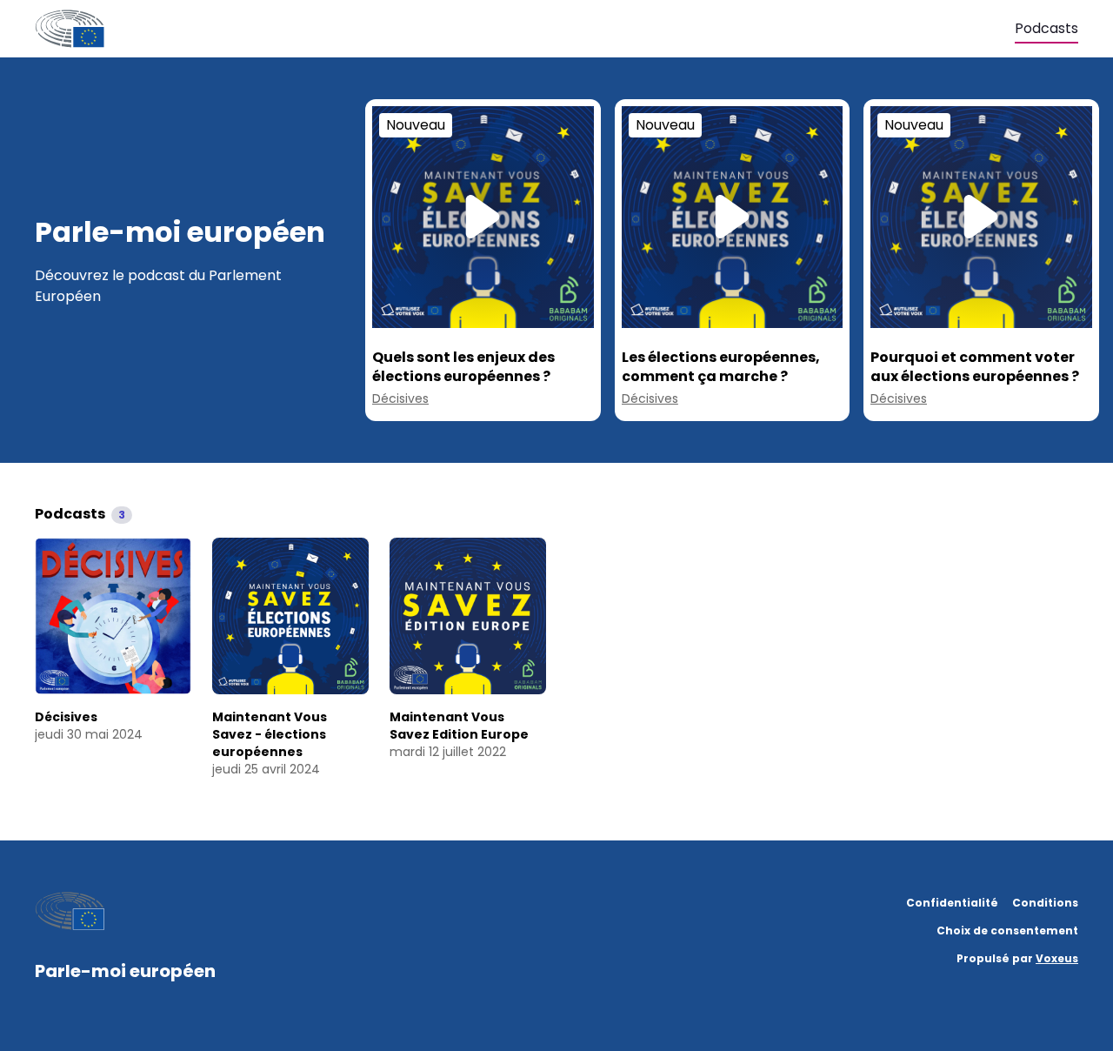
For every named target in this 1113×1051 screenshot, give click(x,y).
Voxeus (1057, 958)
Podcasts (1046, 28)
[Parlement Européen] (525, 28)
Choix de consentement (1007, 930)
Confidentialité (952, 902)
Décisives (400, 398)
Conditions (1045, 902)
